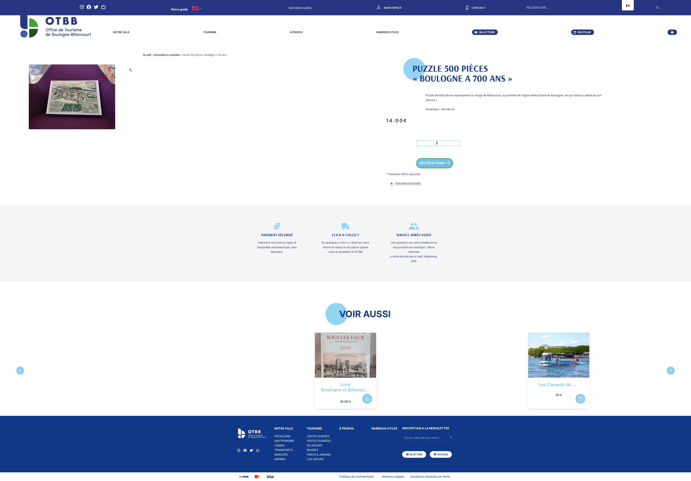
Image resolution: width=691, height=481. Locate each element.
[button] (131, 70)
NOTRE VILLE (121, 32)
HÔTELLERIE (282, 436)
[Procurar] (657, 7)
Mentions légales (393, 476)
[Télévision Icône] (103, 7)
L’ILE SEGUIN (315, 459)
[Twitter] (96, 7)
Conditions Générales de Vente (430, 476)
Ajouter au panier (432, 163)
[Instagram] (82, 7)
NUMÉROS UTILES (384, 428)
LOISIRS (279, 445)
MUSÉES (312, 450)
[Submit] (451, 439)
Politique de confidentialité (356, 476)
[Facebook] (89, 7)
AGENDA (279, 459)
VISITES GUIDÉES (318, 436)
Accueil (147, 55)
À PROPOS (296, 32)
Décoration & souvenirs (167, 55)
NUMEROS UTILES (387, 32)
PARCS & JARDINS (319, 454)
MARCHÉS (281, 454)
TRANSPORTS (283, 450)
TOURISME (209, 32)
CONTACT (478, 8)
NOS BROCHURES (300, 8)
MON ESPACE (392, 8)
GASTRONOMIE (284, 440)
